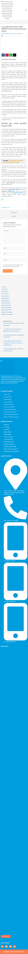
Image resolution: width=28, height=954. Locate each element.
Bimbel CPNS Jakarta (6, 307)
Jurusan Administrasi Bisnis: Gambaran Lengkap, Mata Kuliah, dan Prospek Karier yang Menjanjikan (13, 343)
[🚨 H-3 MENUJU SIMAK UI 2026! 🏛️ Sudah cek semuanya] (23, 863)
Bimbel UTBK (5, 291)
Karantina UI (4, 289)
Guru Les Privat (5, 293)
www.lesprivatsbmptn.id (17, 192)
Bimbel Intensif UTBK (6, 309)
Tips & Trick (13, 33)
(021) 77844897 (16, 189)
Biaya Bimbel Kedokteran (7, 314)
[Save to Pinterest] (7, 55)
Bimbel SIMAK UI (5, 300)
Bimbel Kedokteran (6, 303)
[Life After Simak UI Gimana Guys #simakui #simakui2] (5, 653)
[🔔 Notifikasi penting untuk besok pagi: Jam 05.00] (23, 671)
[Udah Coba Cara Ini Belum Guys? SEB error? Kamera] (14, 868)
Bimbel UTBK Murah (6, 305)
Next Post (14, 216)
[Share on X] (14, 55)
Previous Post (14, 212)
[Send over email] (10, 55)
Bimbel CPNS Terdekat (7, 312)
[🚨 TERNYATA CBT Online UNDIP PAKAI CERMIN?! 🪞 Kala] (14, 726)
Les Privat (4, 286)
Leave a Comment (6, 33)
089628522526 (11, 191)
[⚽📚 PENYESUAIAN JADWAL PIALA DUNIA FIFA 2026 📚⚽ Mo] (5, 868)
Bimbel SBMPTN (5, 298)
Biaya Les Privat (5, 296)
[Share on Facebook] (3, 55)
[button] (26, 10)
